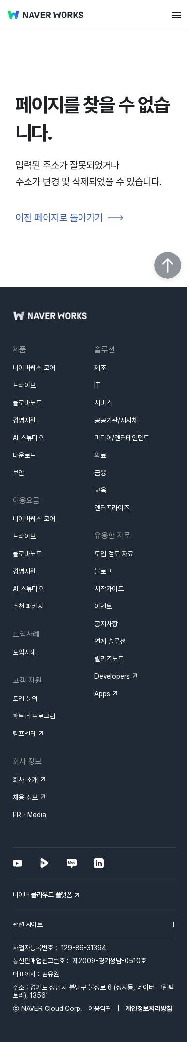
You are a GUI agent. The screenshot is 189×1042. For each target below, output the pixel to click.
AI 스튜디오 (28, 438)
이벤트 (103, 606)
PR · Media (29, 815)
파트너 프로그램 (34, 716)
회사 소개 (25, 780)
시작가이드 (109, 589)
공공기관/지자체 (116, 420)
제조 (100, 368)
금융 (100, 473)
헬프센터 (24, 733)
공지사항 (106, 624)
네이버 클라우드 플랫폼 (42, 895)
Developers (112, 676)
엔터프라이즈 (111, 508)
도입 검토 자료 (113, 554)
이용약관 (99, 1008)
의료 (100, 455)
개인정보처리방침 (149, 1008)
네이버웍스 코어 (34, 368)
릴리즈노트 (109, 659)
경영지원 (24, 420)
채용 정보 (25, 797)
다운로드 (24, 455)
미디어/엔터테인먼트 (121, 438)
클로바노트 (27, 403)
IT (97, 385)
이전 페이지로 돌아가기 (59, 217)
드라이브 (24, 385)
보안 (18, 473)
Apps (102, 694)
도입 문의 (25, 698)
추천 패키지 (28, 606)
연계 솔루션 (110, 641)
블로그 (103, 571)
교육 (100, 490)
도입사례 (24, 652)
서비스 (103, 403)
